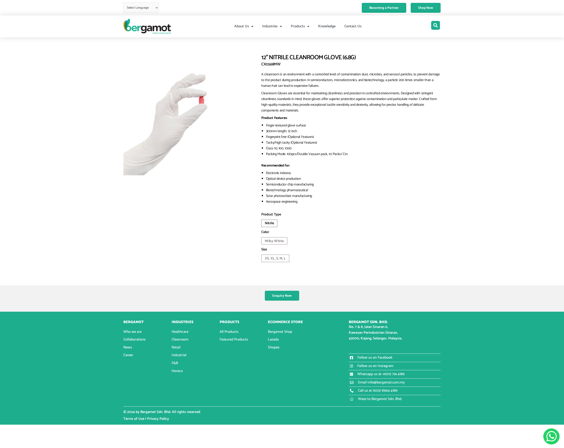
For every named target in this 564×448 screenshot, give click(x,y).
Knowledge (327, 26)
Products (298, 26)
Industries (270, 26)
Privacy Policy (158, 419)
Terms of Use (133, 419)
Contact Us (353, 26)
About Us (241, 26)
